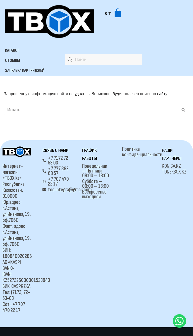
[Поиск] (183, 110)
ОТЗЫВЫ (12, 60)
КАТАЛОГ (12, 50)
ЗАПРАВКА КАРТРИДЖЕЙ (24, 70)
